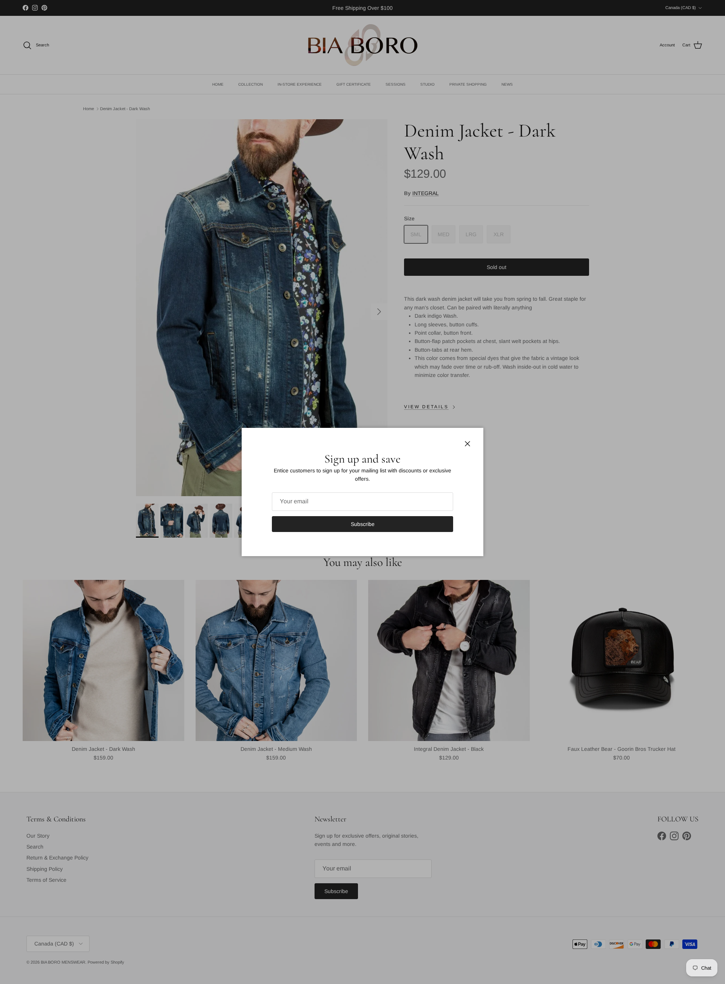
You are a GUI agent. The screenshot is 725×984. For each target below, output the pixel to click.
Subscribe (363, 524)
